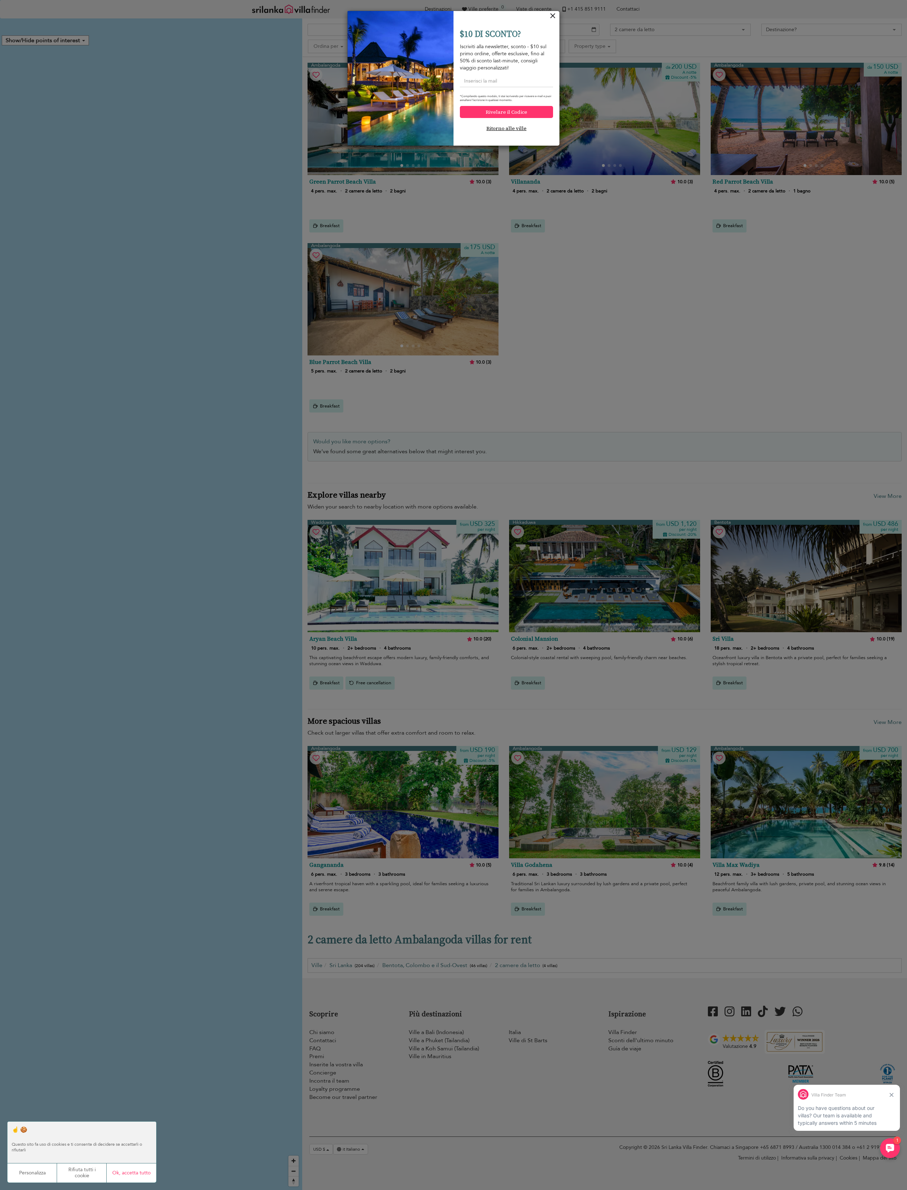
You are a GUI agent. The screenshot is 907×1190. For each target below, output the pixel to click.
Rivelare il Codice (506, 112)
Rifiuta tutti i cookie (82, 1172)
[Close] (552, 17)
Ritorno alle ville (506, 128)
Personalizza (32, 1172)
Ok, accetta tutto (131, 1172)
